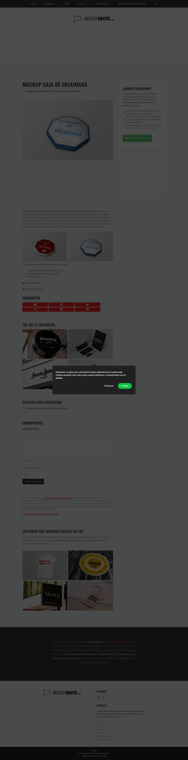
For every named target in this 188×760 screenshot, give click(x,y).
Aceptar (125, 386)
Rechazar (109, 386)
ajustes (59, 378)
